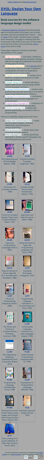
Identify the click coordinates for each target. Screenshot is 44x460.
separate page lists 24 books (13, 30)
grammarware (30, 2)
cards (5, 37)
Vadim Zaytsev (13, 2)
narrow (33, 66)
